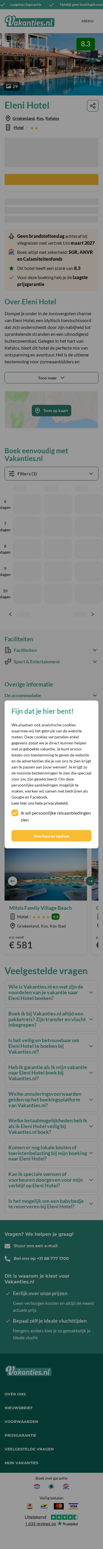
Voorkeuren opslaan (51, 836)
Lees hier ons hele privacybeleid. (39, 803)
